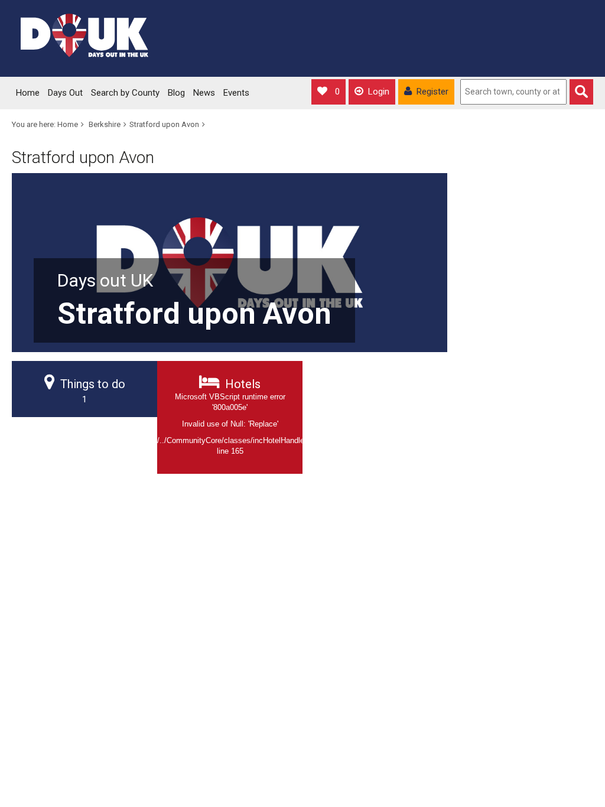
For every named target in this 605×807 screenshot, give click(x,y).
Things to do (92, 391)
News (204, 92)
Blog (176, 92)
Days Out (65, 92)
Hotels (229, 416)
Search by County (125, 92)
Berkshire (105, 124)
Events (236, 92)
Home (28, 92)
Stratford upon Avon (164, 124)
